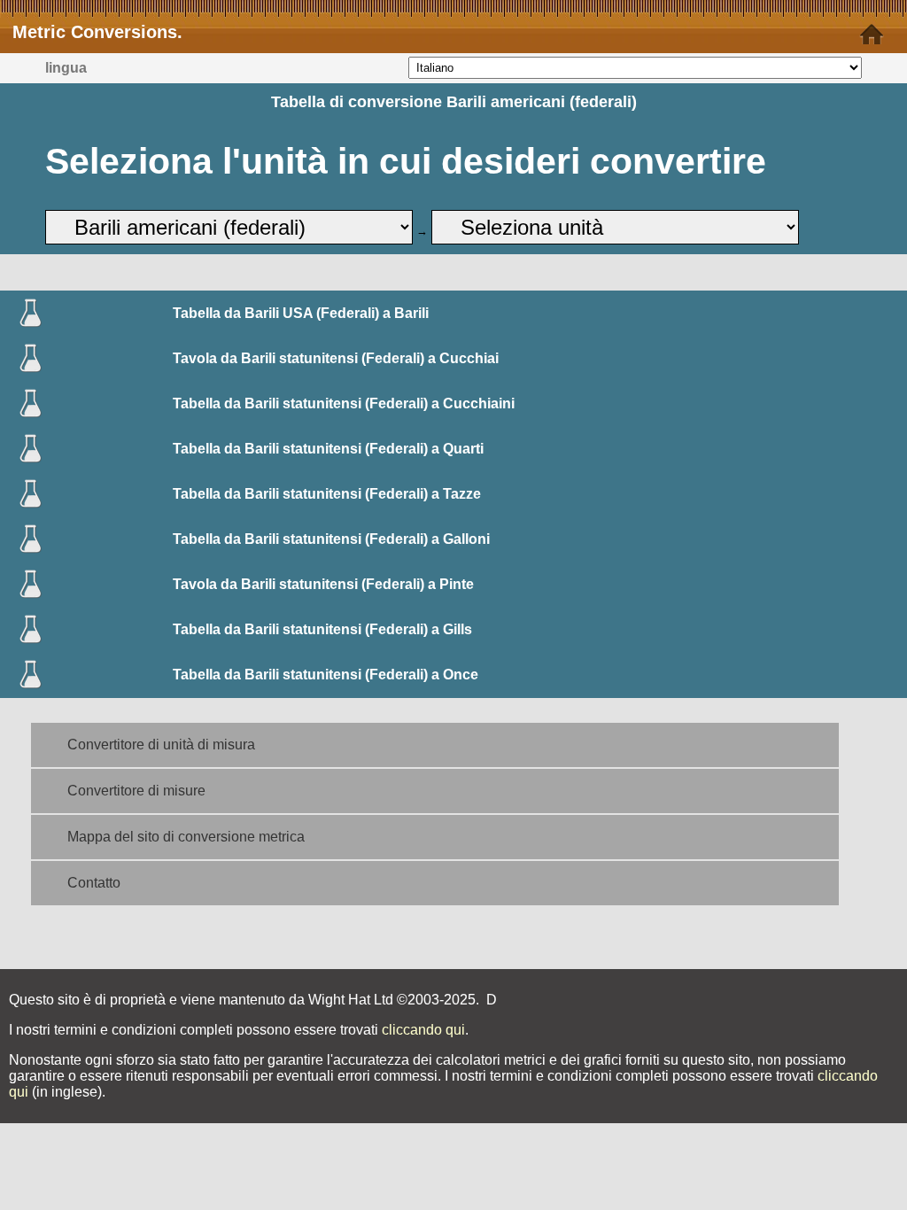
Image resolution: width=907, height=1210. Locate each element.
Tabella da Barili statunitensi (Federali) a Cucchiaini (344, 403)
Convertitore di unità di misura (161, 744)
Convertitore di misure (136, 790)
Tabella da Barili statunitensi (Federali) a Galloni (331, 539)
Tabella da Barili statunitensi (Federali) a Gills (322, 629)
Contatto (93, 882)
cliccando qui (423, 1029)
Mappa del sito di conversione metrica (186, 836)
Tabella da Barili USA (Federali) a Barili (301, 313)
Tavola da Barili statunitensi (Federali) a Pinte (323, 584)
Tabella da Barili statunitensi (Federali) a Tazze (327, 493)
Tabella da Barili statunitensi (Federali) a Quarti (328, 448)
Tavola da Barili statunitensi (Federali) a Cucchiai (336, 358)
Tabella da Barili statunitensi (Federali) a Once (325, 674)
